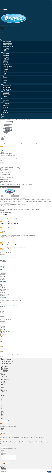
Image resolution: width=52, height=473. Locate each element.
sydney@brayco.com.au (2, 287)
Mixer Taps (2, 387)
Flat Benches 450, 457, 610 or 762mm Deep (8, 41)
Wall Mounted (4, 101)
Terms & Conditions (3, 468)
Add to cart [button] (1, 232)
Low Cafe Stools (5, 80)
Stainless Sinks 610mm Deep (6, 53)
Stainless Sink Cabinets (5, 62)
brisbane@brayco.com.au (3, 297)
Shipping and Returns (7, 203)
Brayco (1, 119)
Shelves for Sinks (6, 71)
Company (2, 450)
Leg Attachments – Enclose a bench (8, 47)
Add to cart (1, 146)
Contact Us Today (2, 267)
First (8, 420)
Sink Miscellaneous (6, 59)
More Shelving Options (5, 107)
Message (2, 454)
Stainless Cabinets (5, 60)
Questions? (2, 152)
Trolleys (2, 75)
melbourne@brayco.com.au (3, 281)
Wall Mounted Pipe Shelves (6, 68)
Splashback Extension (6, 58)
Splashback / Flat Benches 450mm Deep (7, 43)
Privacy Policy (3, 467)
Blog (2, 415)
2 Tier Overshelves (6, 69)
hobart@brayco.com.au (2, 357)
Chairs (3, 78)
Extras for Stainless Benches (6, 90)
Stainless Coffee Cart (5, 61)
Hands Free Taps (5, 74)
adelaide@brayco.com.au (3, 276)
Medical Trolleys (5, 77)
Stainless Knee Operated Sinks (6, 94)
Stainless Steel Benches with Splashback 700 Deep (8, 88)
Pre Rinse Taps (4, 73)
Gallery (2, 414)
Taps (1, 72)
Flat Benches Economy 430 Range (7, 42)
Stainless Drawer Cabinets (6, 100)
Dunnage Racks (3, 384)
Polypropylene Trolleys (5, 76)
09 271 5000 (1, 0)
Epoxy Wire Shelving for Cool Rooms (7, 65)
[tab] (26, 149)
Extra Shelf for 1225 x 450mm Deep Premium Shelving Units (9, 218)
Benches (2, 40)
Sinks (2, 52)
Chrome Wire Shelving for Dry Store (7, 103)
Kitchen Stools (3, 395)
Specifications (3, 149)
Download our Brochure (1, 35)
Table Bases (4, 82)
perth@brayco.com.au (2, 292)
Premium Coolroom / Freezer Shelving (7, 64)
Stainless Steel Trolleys (4, 390)
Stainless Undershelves (6, 51)
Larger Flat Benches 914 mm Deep (7, 85)
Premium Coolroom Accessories (21, 247)
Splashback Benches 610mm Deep (7, 87)
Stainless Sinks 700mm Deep (6, 92)
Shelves (2, 63)
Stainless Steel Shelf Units (6, 105)
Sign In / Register (2, 12)
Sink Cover (5, 96)
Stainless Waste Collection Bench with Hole (8, 46)
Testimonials (2, 412)
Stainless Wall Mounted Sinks (6, 55)
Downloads (2, 151)
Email (6, 214)
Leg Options (5, 50)
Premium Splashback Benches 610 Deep (7, 44)
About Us (2, 411)
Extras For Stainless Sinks (6, 56)
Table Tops (4, 81)
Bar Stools (2, 114)
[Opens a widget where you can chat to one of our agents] (49, 472)
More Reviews (1, 429)
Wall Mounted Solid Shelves (6, 67)
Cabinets (2, 98)
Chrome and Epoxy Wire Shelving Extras (7, 66)
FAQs (2, 413)
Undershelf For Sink (6, 57)
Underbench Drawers (6, 48)
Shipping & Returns (3, 150)
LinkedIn (2, 418)
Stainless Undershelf (6, 70)
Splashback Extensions (6, 49)
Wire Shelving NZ (5, 104)
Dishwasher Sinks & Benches (6, 93)
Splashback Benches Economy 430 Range (7, 89)
